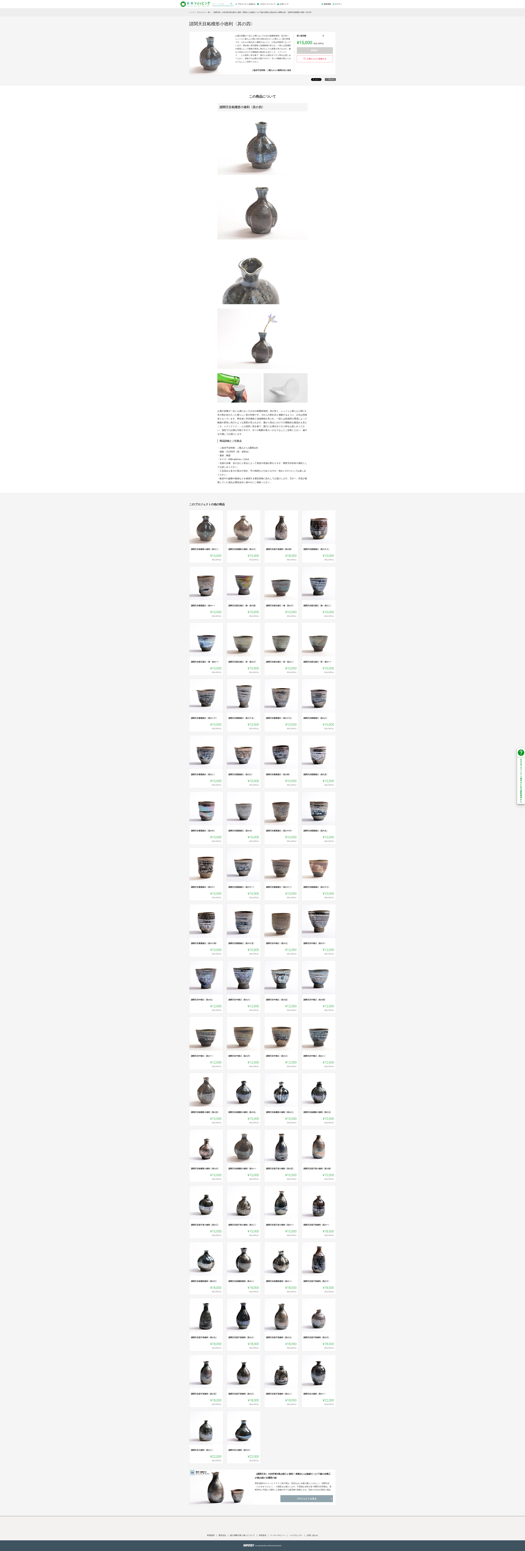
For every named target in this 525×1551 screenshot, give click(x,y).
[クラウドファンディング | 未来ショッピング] (195, 3)
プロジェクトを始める (247, 4)
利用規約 (211, 1535)
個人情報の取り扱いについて (242, 1535)
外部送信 (262, 1535)
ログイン (338, 4)
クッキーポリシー (277, 1535)
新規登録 (327, 4)
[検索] (231, 4)
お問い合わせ (312, 1535)
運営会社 (222, 1535)
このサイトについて (267, 4)
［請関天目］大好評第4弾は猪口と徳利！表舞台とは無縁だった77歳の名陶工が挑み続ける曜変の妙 (293, 1476)
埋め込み (331, 79)
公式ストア (284, 4)
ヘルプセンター (296, 1535)
